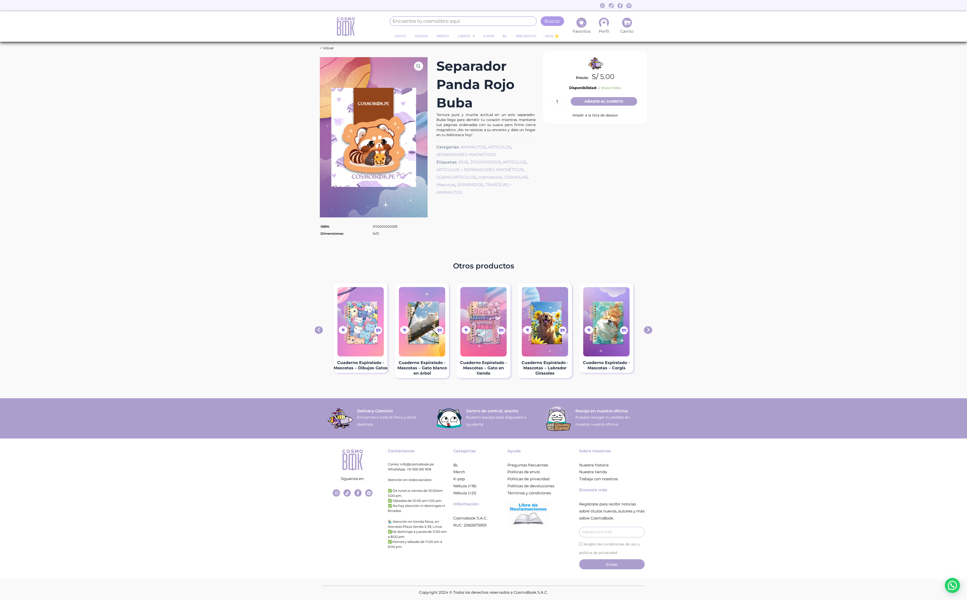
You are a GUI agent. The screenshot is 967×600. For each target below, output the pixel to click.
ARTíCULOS (499, 146)
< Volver (327, 48)
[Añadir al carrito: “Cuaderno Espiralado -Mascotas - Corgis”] (623, 330)
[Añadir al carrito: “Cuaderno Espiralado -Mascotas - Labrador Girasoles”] (562, 330)
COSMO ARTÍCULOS (456, 177)
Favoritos (582, 31)
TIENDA (421, 36)
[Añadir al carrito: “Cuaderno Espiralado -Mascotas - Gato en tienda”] (500, 330)
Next (648, 330)
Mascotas (445, 184)
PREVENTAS (526, 36)
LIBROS (464, 36)
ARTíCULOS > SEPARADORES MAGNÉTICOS (480, 169)
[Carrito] (627, 23)
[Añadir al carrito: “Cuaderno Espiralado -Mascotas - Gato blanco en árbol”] (439, 330)
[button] (418, 66)
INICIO (400, 36)
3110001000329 (485, 162)
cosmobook (490, 177)
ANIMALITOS (473, 146)
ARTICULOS (514, 162)
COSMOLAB (516, 177)
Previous (319, 330)
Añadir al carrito (603, 101)
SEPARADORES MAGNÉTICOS (466, 154)
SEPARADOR (470, 184)
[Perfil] (604, 23)
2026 (463, 162)
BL (505, 36)
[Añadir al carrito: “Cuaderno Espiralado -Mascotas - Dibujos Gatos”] (378, 330)
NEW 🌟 (552, 36)
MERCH (442, 36)
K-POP (488, 36)
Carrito (627, 31)
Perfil (604, 31)
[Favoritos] (581, 23)
